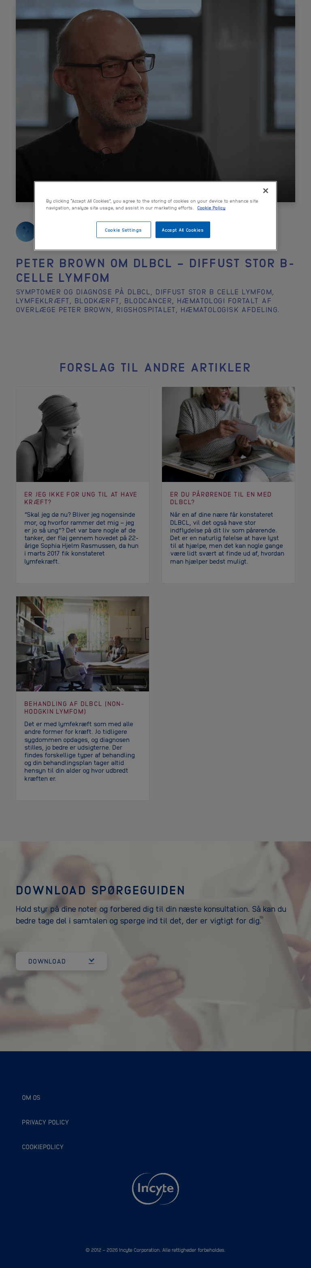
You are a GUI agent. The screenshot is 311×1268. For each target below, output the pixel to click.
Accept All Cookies (183, 229)
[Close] (266, 191)
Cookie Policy (211, 207)
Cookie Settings (123, 229)
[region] (155, 216)
